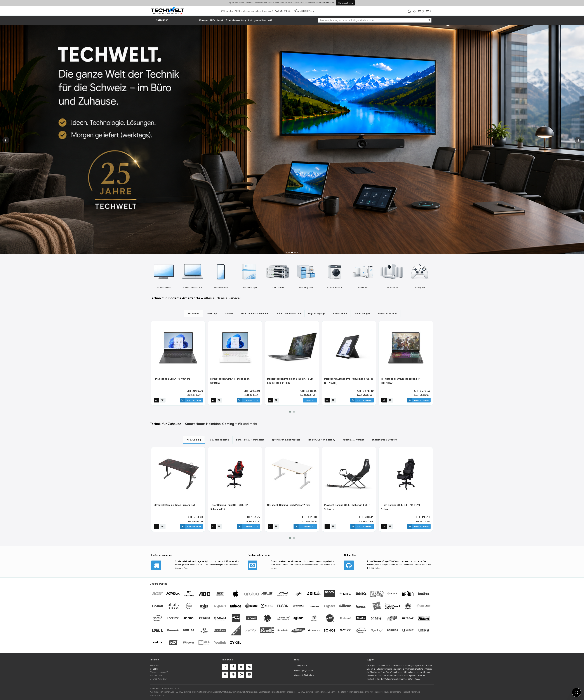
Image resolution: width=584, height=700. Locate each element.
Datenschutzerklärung (325, 2)
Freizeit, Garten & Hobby (321, 439)
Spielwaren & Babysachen (286, 439)
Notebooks (194, 313)
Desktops (212, 313)
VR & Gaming (193, 439)
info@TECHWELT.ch (306, 11)
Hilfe (212, 20)
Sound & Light (362, 313)
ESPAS (155, 669)
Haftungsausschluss (257, 20)
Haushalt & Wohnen (353, 439)
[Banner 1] (286, 252)
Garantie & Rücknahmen (304, 675)
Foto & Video (340, 313)
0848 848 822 (285, 11)
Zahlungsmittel (300, 665)
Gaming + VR (232, 423)
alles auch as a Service (222, 298)
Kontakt (220, 20)
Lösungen (203, 20)
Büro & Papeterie (387, 313)
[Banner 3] (292, 252)
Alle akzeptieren (345, 3)
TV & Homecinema (218, 439)
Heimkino (213, 423)
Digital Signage (316, 313)
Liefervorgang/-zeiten (303, 670)
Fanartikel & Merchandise (250, 439)
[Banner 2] (289, 252)
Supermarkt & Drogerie (385, 439)
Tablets (229, 313)
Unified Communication (288, 313)
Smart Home (195, 423)
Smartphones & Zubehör (254, 313)
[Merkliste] (414, 11)
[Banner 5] (297, 252)
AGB (270, 20)
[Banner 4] (294, 252)
